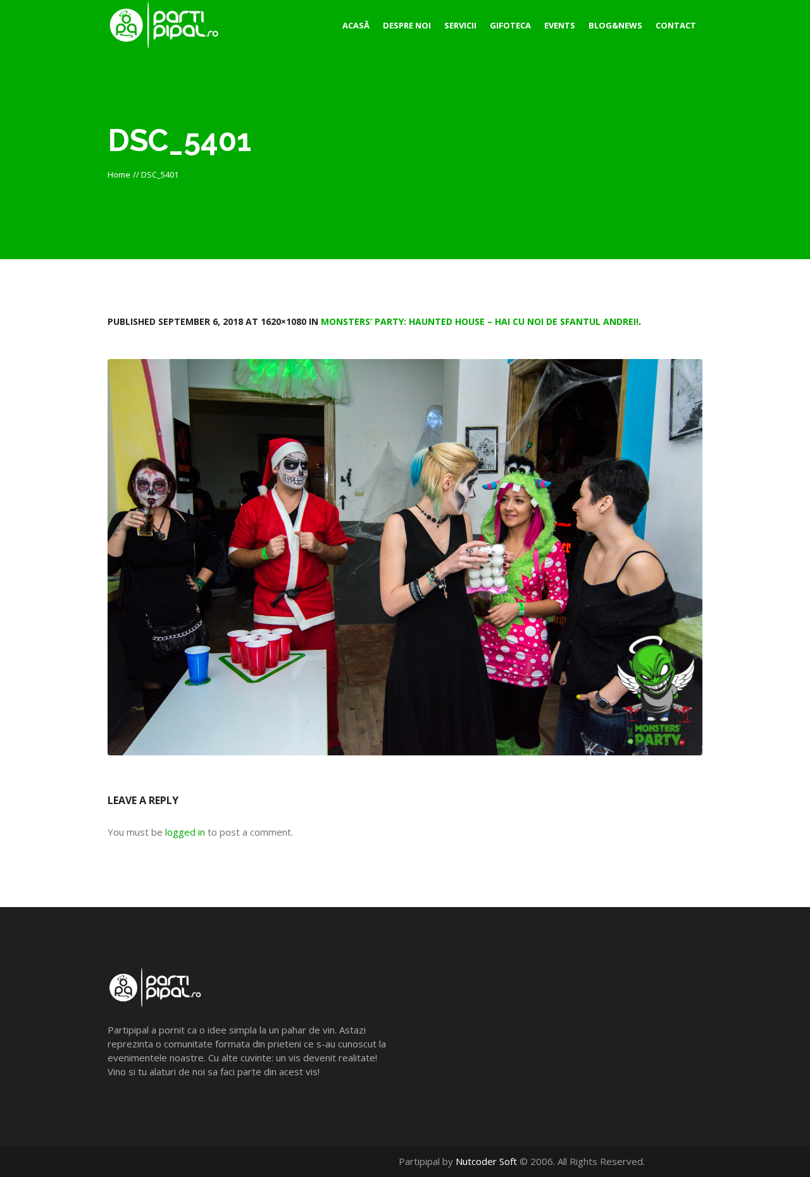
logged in (185, 832)
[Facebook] (669, 1161)
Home (119, 174)
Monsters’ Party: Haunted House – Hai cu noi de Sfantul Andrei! (480, 321)
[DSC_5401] (405, 557)
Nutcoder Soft (486, 1161)
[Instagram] (695, 1161)
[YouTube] (682, 1161)
